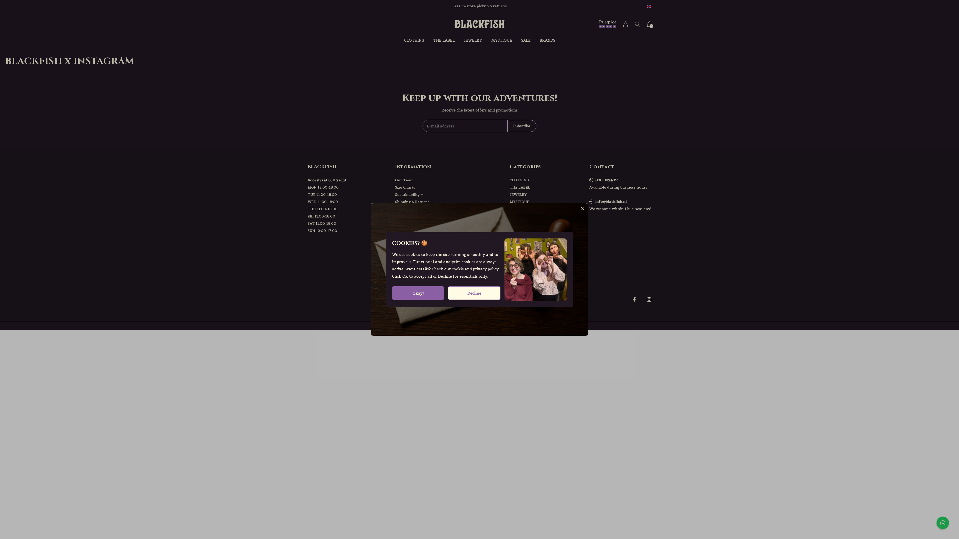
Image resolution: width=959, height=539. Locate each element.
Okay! (418, 293)
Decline (474, 293)
